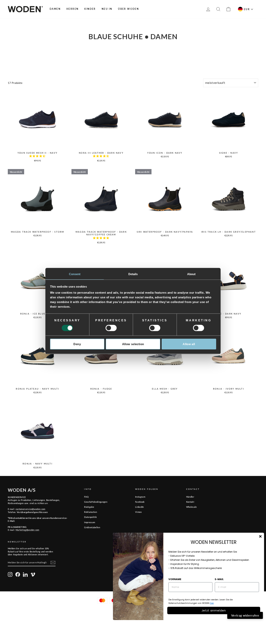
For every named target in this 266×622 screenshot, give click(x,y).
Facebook (140, 502)
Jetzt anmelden (214, 610)
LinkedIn (139, 507)
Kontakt (190, 502)
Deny (77, 344)
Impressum (89, 522)
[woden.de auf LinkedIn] (25, 574)
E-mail (219, 579)
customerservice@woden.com (30, 509)
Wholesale (191, 507)
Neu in (107, 8)
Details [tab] (133, 274)
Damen (55, 8)
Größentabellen (92, 527)
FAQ (86, 496)
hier (212, 603)
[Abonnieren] (52, 562)
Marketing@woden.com (27, 530)
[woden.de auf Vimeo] (33, 574)
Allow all (189, 344)
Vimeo (138, 512)
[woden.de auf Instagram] (10, 574)
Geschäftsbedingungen (95, 502)
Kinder (90, 8)
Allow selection (133, 344)
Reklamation (90, 512)
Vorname (174, 579)
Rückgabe (89, 507)
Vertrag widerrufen (245, 615)
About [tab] (191, 274)
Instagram (140, 496)
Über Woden (128, 8)
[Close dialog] (260, 536)
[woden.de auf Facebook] (17, 574)
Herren (72, 8)
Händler (190, 496)
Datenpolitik (90, 517)
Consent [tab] (75, 274)
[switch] (111, 328)
